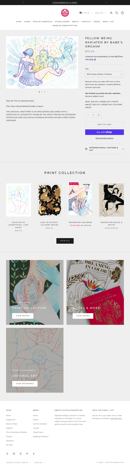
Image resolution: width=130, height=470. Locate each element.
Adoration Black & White (111, 223)
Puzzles (9, 436)
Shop (19, 22)
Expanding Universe (80, 222)
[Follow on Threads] (20, 453)
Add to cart (104, 124)
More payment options (104, 138)
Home (27, 22)
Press (97, 22)
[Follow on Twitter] (7, 453)
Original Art (10, 419)
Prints (8, 415)
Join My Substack (43, 22)
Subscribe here (116, 418)
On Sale (9, 445)
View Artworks (25, 384)
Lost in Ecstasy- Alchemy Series (49, 223)
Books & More (11, 424)
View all (65, 241)
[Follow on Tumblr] (33, 453)
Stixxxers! (10, 440)
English (99, 13)
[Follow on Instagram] (14, 453)
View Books (83, 316)
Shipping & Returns (40, 436)
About (75, 22)
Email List (108, 22)
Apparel (9, 428)
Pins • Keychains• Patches (16, 432)
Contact (86, 22)
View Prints (23, 316)
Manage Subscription (65, 25)
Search (35, 419)
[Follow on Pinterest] (27, 453)
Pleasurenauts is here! (65, 2)
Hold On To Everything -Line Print (18, 224)
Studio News (62, 22)
